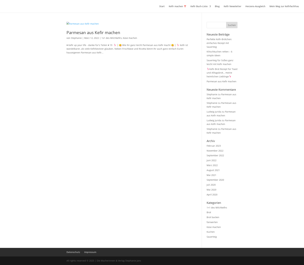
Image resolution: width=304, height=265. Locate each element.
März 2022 (212, 165)
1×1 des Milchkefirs (217, 207)
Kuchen (211, 231)
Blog (217, 6)
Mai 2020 (211, 189)
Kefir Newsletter (232, 6)
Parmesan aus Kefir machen (93, 32)
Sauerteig (212, 236)
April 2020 (212, 194)
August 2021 (213, 170)
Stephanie (76, 37)
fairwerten (212, 222)
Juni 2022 (211, 160)
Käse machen (130, 37)
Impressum (90, 252)
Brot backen (213, 217)
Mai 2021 (211, 175)
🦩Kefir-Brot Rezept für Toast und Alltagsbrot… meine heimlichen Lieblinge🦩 (222, 73)
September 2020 (215, 179)
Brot (209, 212)
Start (162, 6)
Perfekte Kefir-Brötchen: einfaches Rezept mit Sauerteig (219, 43)
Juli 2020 (211, 184)
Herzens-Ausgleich (255, 6)
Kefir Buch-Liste (199, 6)
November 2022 (215, 150)
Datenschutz (73, 252)
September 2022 (215, 155)
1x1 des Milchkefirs (111, 37)
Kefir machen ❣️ (177, 6)
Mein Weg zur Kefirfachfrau (284, 6)
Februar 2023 (214, 145)
